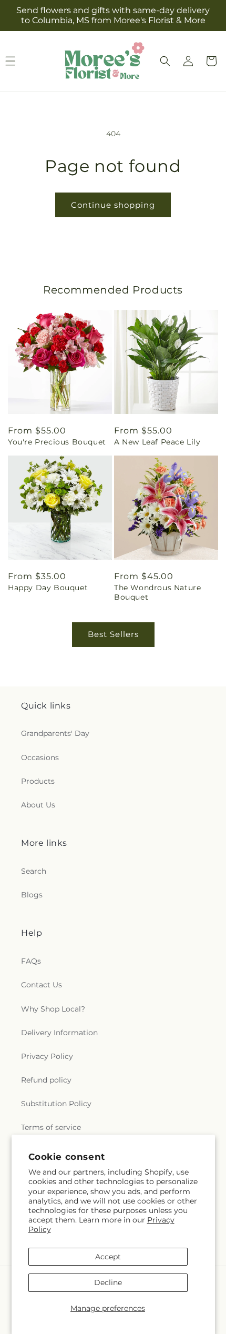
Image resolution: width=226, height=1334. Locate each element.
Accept (108, 1256)
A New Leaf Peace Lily (157, 442)
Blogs (32, 895)
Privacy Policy (47, 1056)
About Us (38, 805)
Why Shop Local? (53, 1009)
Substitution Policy (56, 1103)
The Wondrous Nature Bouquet (157, 592)
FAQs (31, 961)
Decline (108, 1282)
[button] (165, 61)
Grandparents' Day (55, 733)
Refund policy (46, 1080)
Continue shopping (113, 205)
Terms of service (51, 1127)
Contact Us (41, 984)
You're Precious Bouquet (57, 442)
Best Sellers (113, 634)
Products (38, 781)
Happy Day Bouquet (48, 587)
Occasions (40, 757)
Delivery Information (59, 1032)
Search (33, 871)
